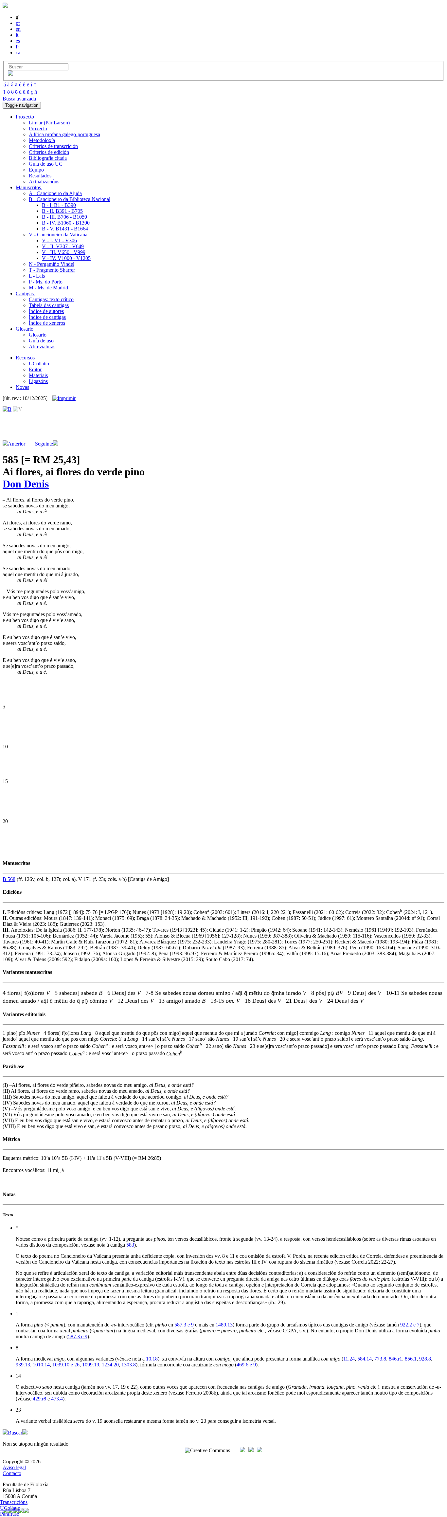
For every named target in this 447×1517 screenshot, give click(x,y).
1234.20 (110, 1364)
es (18, 41)
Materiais (38, 375)
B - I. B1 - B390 (59, 205)
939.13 (23, 1364)
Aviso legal (14, 1467)
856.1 (411, 1359)
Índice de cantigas (47, 317)
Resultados (40, 175)
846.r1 (395, 1359)
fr (17, 46)
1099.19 (90, 1364)
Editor (35, 369)
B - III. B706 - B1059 (64, 217)
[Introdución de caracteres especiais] (10, 74)
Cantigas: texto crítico (51, 299)
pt (18, 23)
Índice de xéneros (47, 323)
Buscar (15, 1432)
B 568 (9, 879)
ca (18, 52)
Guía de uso (41, 340)
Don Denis (26, 484)
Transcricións (13, 1502)
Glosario (37, 335)
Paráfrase (9, 1514)
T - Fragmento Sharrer (52, 270)
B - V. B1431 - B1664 (65, 228)
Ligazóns (38, 381)
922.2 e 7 (410, 1324)
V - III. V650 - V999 (63, 252)
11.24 (349, 1359)
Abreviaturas (42, 346)
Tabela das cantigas (49, 305)
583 (130, 1245)
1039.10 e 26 (66, 1364)
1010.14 (41, 1364)
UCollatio (39, 363)
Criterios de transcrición (53, 146)
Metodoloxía (42, 140)
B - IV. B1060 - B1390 (66, 223)
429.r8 (39, 1398)
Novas (22, 387)
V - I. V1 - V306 (59, 240)
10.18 (152, 1359)
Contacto (12, 1473)
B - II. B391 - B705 (62, 211)
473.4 (57, 1398)
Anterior (16, 444)
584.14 (364, 1359)
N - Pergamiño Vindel (51, 264)
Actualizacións (44, 181)
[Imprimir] (64, 398)
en (18, 29)
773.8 (380, 1359)
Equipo (36, 170)
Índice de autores (46, 311)
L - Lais (37, 276)
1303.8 (128, 1364)
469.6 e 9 (246, 1364)
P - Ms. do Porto (46, 281)
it (17, 35)
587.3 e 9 (184, 1324)
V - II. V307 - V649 (63, 246)
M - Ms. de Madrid (48, 287)
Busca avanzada (19, 98)
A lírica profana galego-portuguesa (64, 134)
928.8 (425, 1359)
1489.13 (224, 1324)
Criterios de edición (49, 152)
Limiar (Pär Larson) (49, 122)
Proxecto (38, 128)
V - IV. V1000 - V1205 (66, 258)
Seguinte (44, 444)
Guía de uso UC (46, 164)
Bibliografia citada (48, 158)
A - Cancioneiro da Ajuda (55, 193)
